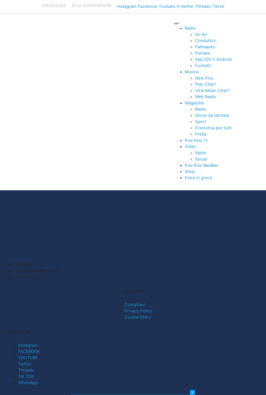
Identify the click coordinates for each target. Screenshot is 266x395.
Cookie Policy (138, 317)
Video (190, 146)
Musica (191, 71)
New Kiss (204, 78)
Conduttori (205, 40)
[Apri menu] (176, 23)
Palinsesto (205, 46)
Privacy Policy (138, 310)
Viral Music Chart (212, 90)
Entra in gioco (198, 177)
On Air (201, 34)
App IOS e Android (213, 59)
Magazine (194, 102)
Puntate (202, 53)
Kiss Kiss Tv (196, 140)
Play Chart (205, 84)
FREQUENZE (54, 5)
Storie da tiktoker (212, 115)
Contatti (203, 65)
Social (201, 159)
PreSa (201, 134)
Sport (200, 121)
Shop (190, 171)
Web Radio (205, 96)
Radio (190, 28)
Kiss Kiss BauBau (201, 165)
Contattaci (134, 304)
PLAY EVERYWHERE (92, 5)
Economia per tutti (213, 127)
